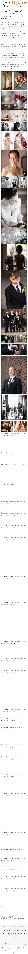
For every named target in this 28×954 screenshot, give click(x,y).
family (13, 926)
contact (14, 944)
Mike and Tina (23, 64)
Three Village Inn (22, 46)
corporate (21, 926)
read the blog (6, 944)
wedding (6, 926)
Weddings (4, 18)
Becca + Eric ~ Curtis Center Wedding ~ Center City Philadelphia (12, 916)
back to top (22, 944)
